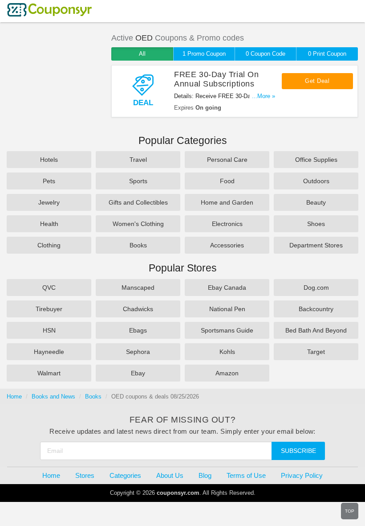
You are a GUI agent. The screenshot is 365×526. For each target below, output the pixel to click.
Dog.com (316, 287)
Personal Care (227, 159)
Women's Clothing (138, 223)
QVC (49, 287)
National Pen (227, 308)
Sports (138, 181)
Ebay (138, 373)
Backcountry (316, 308)
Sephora (138, 351)
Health (49, 223)
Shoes (316, 223)
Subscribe (298, 450)
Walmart (49, 373)
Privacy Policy (302, 475)
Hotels (49, 159)
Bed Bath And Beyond (316, 330)
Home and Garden (227, 202)
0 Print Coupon (327, 53)
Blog (205, 475)
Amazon (227, 373)
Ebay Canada (227, 287)
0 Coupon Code (265, 53)
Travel (138, 159)
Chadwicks (138, 308)
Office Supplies (316, 159)
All (142, 53)
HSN (49, 330)
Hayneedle (49, 351)
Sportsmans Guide (227, 330)
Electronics (227, 223)
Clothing (49, 245)
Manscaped (138, 287)
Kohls (227, 351)
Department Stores (316, 245)
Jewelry (49, 202)
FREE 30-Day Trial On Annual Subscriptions (216, 79)
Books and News (53, 396)
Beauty (316, 202)
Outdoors (316, 181)
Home (14, 396)
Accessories (227, 245)
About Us (169, 475)
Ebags (138, 330)
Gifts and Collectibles (138, 202)
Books (138, 245)
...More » (263, 96)
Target (316, 351)
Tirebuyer (49, 308)
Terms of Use (246, 475)
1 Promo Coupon (204, 53)
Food (227, 181)
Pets (49, 181)
